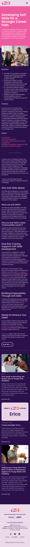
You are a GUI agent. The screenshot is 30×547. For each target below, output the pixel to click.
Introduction (6, 137)
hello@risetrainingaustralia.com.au (17, 527)
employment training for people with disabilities (13, 327)
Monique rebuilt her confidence (16, 272)
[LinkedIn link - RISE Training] (19, 534)
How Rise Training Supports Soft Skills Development (13, 141)
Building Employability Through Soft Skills (15, 144)
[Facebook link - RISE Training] (15, 534)
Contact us (5, 334)
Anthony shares (6, 277)
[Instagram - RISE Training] (11, 534)
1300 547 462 (16, 525)
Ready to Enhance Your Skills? (12, 146)
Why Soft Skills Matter (9, 139)
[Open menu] (26, 3)
